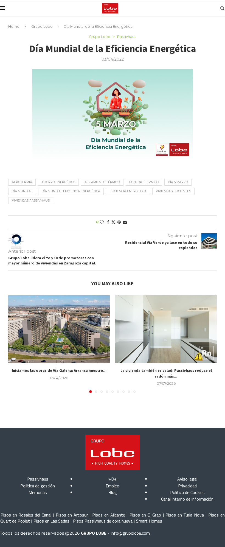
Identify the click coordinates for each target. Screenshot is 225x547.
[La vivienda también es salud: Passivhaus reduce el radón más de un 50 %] (166, 329)
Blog (112, 492)
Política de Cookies (187, 492)
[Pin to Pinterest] (119, 222)
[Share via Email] (125, 222)
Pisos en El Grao (145, 515)
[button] (15, 343)
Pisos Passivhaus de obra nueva (103, 521)
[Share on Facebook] (108, 222)
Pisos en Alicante (108, 515)
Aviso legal (187, 479)
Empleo (112, 485)
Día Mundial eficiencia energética (71, 191)
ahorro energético (58, 182)
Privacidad (187, 485)
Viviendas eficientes (173, 191)
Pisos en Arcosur (72, 515)
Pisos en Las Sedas (51, 521)
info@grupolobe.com (130, 533)
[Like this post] (102, 222)
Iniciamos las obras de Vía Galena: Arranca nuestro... (59, 370)
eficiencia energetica (128, 191)
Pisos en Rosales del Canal (26, 515)
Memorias (38, 492)
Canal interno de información (187, 499)
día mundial (22, 191)
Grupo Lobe (42, 26)
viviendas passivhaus (31, 200)
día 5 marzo (178, 182)
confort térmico (144, 182)
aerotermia (22, 182)
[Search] (222, 8)
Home (13, 26)
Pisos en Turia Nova (184, 515)
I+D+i (112, 479)
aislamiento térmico (102, 182)
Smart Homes (149, 521)
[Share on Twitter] (113, 222)
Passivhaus (37, 479)
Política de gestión (37, 485)
